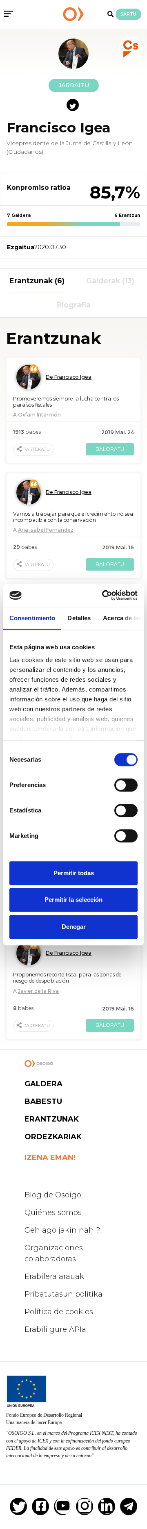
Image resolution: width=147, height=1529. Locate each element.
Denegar (74, 926)
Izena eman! (50, 1157)
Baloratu (110, 449)
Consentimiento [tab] (32, 617)
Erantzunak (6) (36, 280)
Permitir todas (73, 872)
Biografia (73, 304)
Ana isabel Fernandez (46, 530)
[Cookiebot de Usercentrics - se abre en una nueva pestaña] (104, 595)
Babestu (43, 1101)
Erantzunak (51, 1119)
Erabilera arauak (54, 1276)
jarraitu (73, 85)
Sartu (128, 14)
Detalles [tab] (79, 617)
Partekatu (36, 449)
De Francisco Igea (68, 377)
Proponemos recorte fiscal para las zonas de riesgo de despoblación (67, 978)
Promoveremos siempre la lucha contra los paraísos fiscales (66, 402)
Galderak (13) (110, 280)
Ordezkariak (53, 1136)
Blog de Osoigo (52, 1194)
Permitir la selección (73, 899)
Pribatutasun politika (63, 1294)
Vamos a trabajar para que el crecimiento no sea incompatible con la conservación (73, 517)
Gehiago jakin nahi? (62, 1230)
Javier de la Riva (38, 991)
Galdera (43, 1083)
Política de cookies (58, 1311)
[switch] (126, 785)
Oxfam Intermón (39, 415)
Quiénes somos (53, 1212)
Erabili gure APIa (55, 1329)
